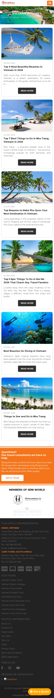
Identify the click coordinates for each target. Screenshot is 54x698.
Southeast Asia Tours (11, 596)
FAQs (4, 644)
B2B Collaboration (10, 657)
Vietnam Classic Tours (11, 580)
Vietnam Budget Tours (12, 592)
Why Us (5, 640)
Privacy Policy (8, 648)
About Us (5, 623)
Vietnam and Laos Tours (13, 605)
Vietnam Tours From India (13, 613)
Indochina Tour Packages (13, 609)
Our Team (6, 636)
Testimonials (7, 632)
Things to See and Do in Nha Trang (25, 416)
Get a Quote (41, 691)
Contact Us (6, 628)
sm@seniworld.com (17, 548)
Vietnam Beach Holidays (13, 584)
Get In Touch (12, 478)
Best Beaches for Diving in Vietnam (25, 351)
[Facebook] (2, 668)
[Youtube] (18, 668)
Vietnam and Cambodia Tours (15, 601)
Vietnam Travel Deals (11, 588)
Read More (27, 90)
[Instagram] (9, 668)
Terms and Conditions (11, 653)
